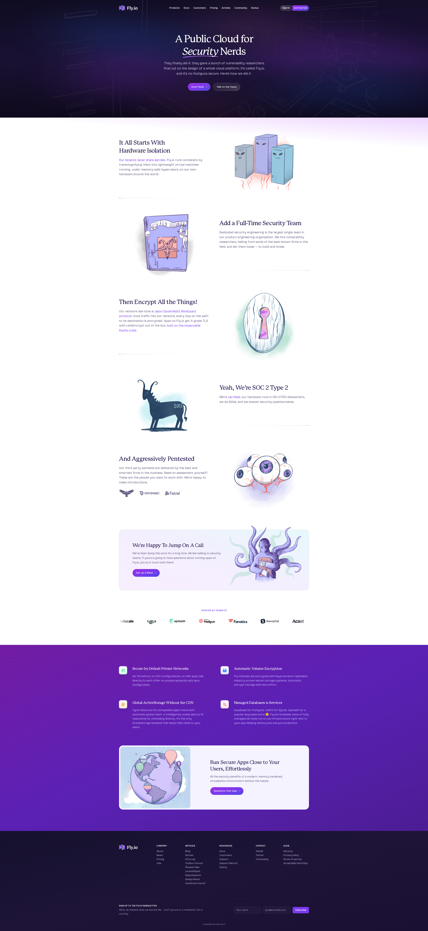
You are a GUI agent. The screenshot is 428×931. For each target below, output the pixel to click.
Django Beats (192, 879)
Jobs (159, 863)
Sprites (189, 855)
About (159, 851)
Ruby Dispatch (193, 875)
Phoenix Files (192, 867)
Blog (187, 851)
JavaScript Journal (195, 883)
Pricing (214, 8)
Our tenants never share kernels (142, 160)
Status (255, 8)
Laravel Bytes (192, 871)
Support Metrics (229, 863)
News (159, 855)
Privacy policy (291, 855)
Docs (222, 851)
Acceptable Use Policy (295, 863)
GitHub (259, 851)
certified (234, 397)
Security (288, 851)
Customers (199, 8)
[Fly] (128, 847)
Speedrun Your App (225, 790)
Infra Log (190, 859)
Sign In (286, 8)
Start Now (197, 86)
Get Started (300, 8)
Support (224, 859)
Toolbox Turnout (194, 863)
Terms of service (292, 859)
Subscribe (300, 910)
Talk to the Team (227, 86)
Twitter (260, 855)
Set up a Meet (144, 572)
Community (240, 8)
